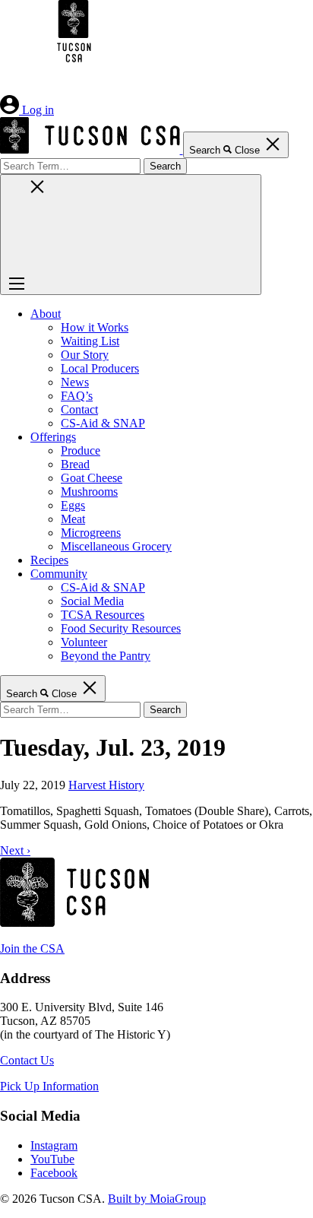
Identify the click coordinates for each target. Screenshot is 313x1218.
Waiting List (90, 341)
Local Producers (100, 368)
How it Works (94, 327)
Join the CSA (32, 948)
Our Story (85, 354)
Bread (75, 464)
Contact (79, 409)
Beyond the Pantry (105, 655)
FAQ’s (77, 395)
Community (58, 573)
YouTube (52, 1159)
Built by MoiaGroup (157, 1198)
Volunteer (84, 642)
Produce (80, 450)
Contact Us (27, 1060)
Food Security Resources (121, 628)
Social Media (92, 601)
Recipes (49, 559)
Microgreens (91, 532)
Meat (73, 518)
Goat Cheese (91, 477)
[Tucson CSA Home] (171, 109)
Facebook (53, 1172)
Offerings (53, 436)
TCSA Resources (102, 614)
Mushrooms (89, 491)
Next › (15, 850)
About (45, 313)
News (75, 382)
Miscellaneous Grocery (116, 546)
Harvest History (106, 785)
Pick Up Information (49, 1086)
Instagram (53, 1145)
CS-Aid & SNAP (103, 423)
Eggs (73, 505)
